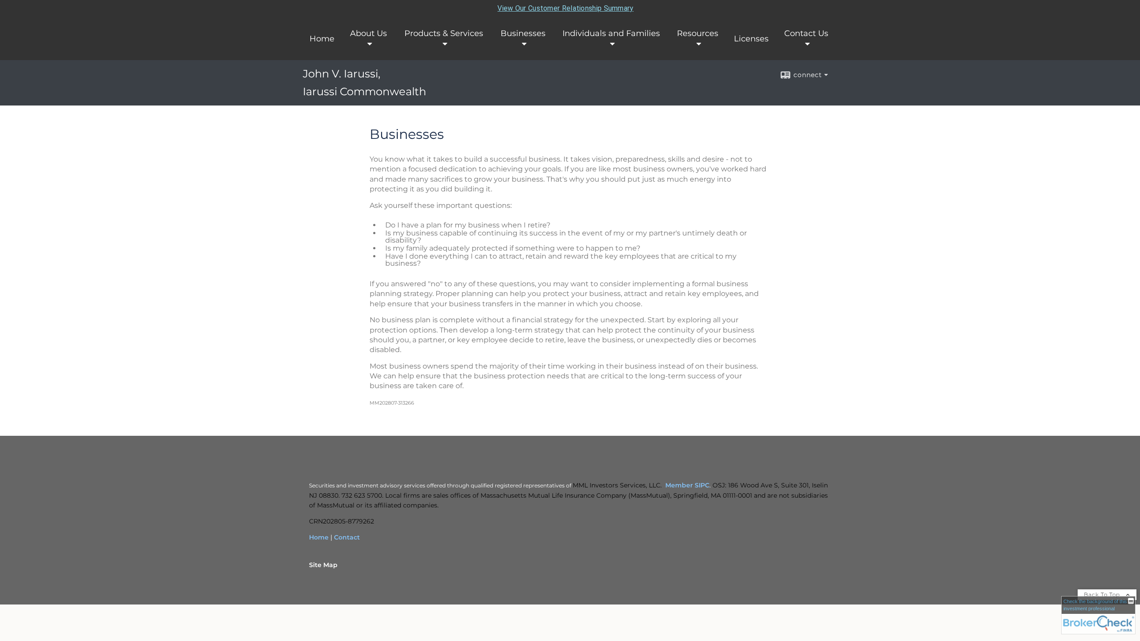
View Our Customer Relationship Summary (565, 8)
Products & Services (443, 33)
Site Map (323, 565)
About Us (368, 33)
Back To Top (1103, 594)
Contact (347, 537)
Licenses (751, 39)
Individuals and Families (611, 33)
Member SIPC (687, 485)
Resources (697, 33)
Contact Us (806, 33)
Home (321, 39)
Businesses (523, 33)
